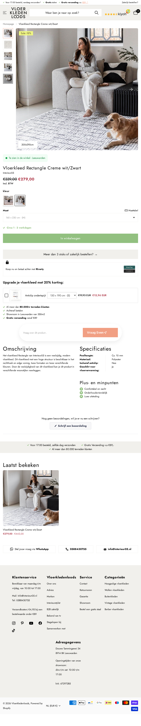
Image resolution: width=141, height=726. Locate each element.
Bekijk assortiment (5, 12)
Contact (83, 583)
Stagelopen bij (54, 622)
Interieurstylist (53, 603)
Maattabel (133, 210)
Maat (70, 210)
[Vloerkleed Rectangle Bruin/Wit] (8, 200)
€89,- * (85, 2)
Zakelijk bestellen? (130, 2)
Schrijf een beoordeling (74, 426)
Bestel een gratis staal (90, 609)
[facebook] (40, 623)
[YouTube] (31, 623)
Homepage (8, 24)
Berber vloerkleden (114, 609)
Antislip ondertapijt (35, 295)
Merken (51, 596)
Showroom (85, 603)
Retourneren (86, 590)
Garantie (84, 596)
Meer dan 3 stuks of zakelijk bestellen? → (70, 254)
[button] (131, 89)
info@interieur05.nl (119, 549)
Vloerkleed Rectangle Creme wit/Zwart (22, 529)
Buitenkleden (111, 596)
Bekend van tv (54, 615)
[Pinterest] (22, 623)
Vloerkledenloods (61, 577)
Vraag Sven (95, 332)
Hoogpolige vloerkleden (117, 583)
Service (86, 577)
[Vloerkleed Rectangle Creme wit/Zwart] (20, 200)
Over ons (51, 583)
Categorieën (115, 577)
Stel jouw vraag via (31, 549)
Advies (50, 590)
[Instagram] (13, 623)
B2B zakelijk (53, 609)
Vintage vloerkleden (115, 603)
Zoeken (96, 12)
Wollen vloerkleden (114, 590)
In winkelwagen (70, 238)
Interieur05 (8, 173)
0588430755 (77, 549)
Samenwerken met (56, 628)
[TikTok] (13, 630)
